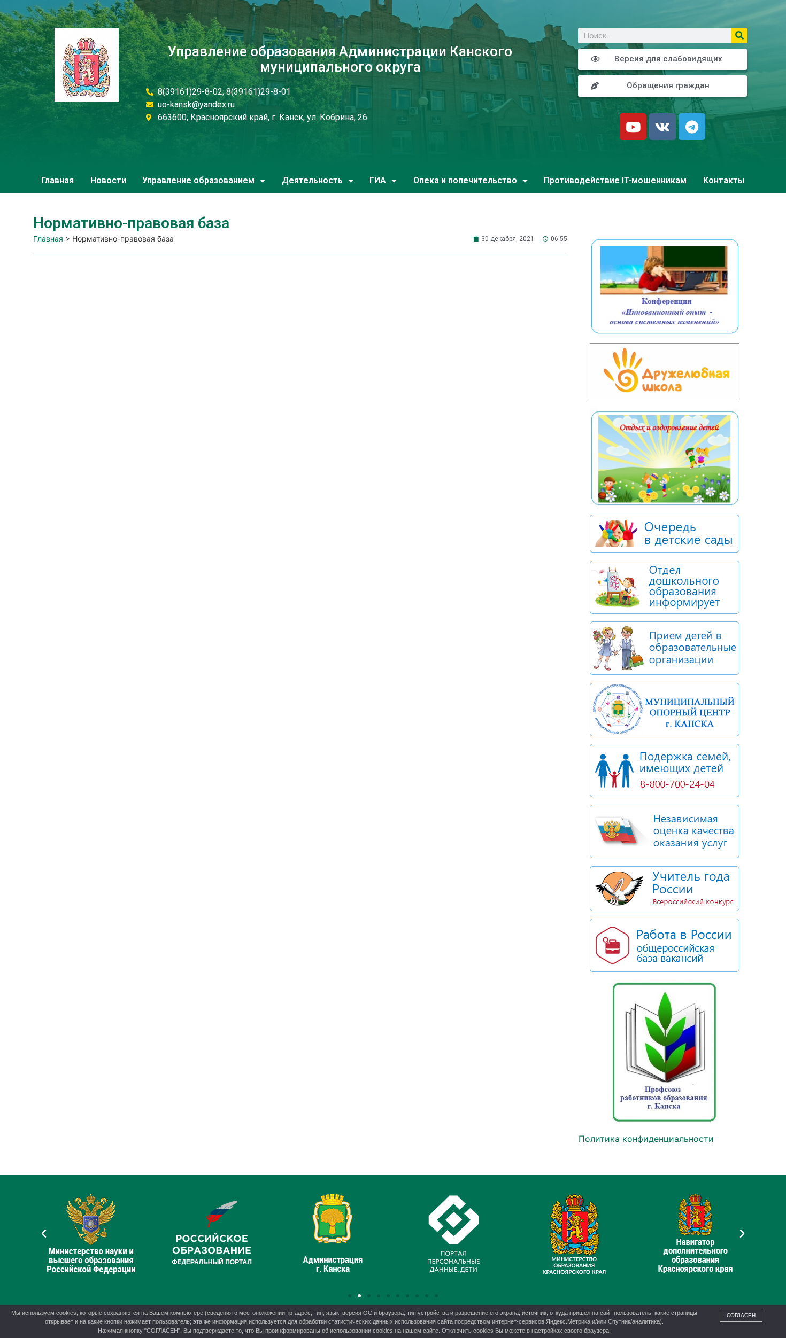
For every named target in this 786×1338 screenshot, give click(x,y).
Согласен (741, 1315)
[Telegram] (692, 126)
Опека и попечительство (465, 180)
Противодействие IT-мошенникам (615, 180)
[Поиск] (739, 35)
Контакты (724, 180)
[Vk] (662, 126)
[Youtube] (633, 126)
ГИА (377, 180)
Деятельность (312, 180)
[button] (349, 1295)
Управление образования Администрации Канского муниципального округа (340, 59)
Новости (108, 180)
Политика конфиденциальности (646, 1138)
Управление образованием (198, 180)
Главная (57, 180)
